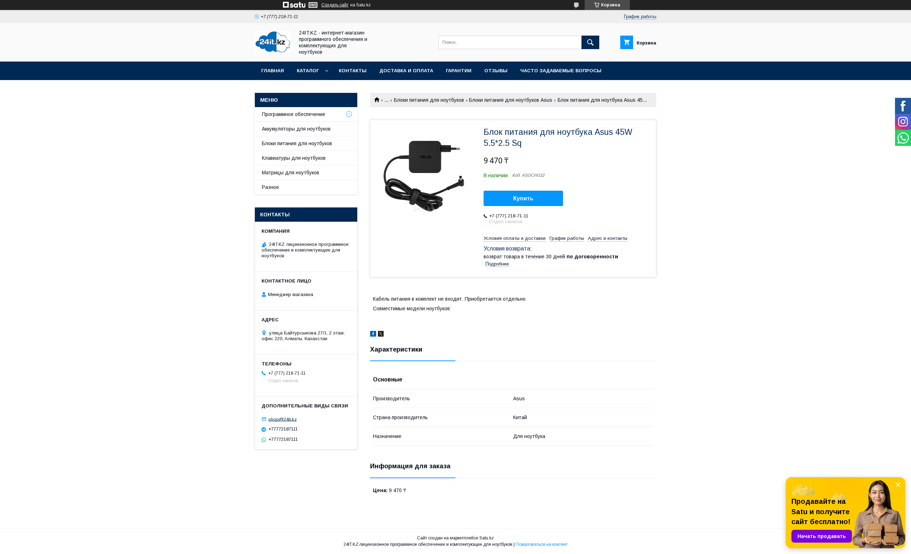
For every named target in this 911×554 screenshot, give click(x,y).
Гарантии (459, 70)
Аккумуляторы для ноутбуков (296, 129)
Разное (270, 187)
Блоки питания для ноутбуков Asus (510, 100)
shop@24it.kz (282, 419)
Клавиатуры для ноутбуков (294, 158)
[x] (381, 335)
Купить (523, 198)
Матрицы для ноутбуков (290, 172)
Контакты (353, 70)
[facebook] (373, 335)
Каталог (308, 70)
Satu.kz (486, 537)
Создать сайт (334, 4)
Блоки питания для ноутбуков (429, 100)
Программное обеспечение (293, 114)
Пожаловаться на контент (542, 544)
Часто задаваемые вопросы (560, 70)
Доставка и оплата (406, 70)
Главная (272, 70)
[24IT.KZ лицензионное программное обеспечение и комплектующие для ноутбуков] (272, 51)
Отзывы (495, 70)
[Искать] (590, 42)
